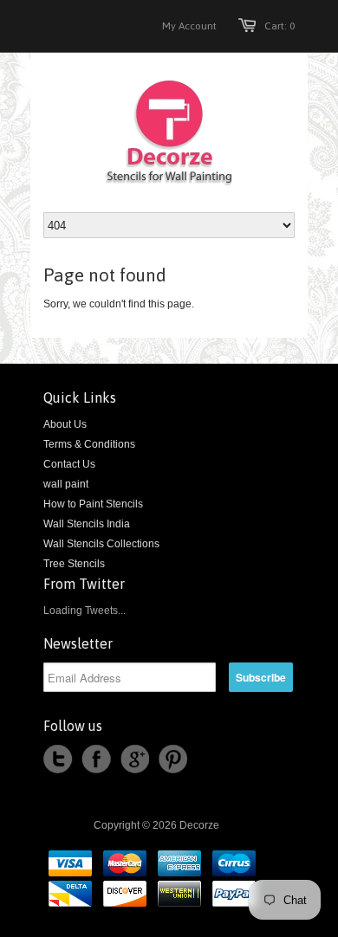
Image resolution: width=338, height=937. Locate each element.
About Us (65, 424)
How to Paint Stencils (93, 504)
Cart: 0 (279, 26)
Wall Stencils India (86, 524)
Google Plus (134, 759)
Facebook (96, 759)
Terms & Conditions (89, 444)
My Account (189, 26)
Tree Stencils (74, 564)
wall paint (65, 484)
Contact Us (69, 464)
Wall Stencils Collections (101, 544)
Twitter (58, 759)
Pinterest (172, 759)
